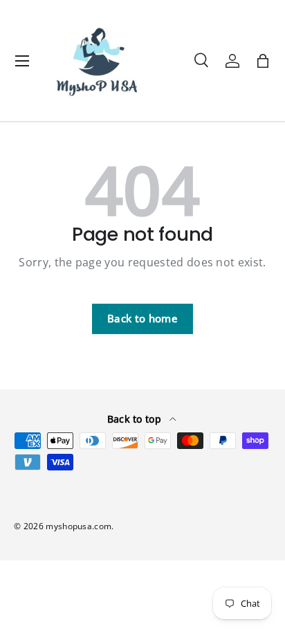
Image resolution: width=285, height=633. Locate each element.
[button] (263, 61)
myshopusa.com (78, 526)
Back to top (136, 418)
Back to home (142, 318)
